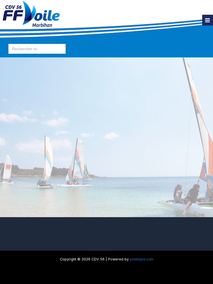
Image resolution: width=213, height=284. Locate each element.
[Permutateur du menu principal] (207, 20)
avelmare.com (141, 259)
